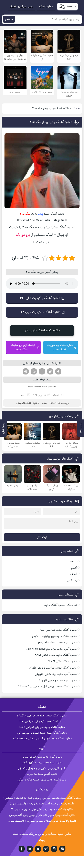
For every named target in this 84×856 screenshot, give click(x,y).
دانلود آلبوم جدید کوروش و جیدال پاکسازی (42, 768)
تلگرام (26, 371)
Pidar (52, 403)
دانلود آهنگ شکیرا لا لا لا (62, 661)
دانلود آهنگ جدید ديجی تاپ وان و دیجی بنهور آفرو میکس (42, 815)
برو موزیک (23, 234)
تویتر (50, 371)
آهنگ (56, 395)
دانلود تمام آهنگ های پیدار (42, 330)
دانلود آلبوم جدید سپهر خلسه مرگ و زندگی (42, 779)
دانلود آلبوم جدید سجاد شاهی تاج (57, 642)
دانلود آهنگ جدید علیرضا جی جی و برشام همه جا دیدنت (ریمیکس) (42, 798)
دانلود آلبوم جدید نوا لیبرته (42, 774)
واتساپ (34, 371)
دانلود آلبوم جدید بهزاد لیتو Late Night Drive (51, 649)
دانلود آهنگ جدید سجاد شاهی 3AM (55, 655)
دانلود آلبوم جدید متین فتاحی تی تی (42, 756)
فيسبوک (22, 849)
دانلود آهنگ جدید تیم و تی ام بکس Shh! (42, 721)
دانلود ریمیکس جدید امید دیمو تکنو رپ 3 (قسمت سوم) (42, 803)
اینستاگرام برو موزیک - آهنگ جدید (22, 347)
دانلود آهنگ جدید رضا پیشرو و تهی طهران (53, 667)
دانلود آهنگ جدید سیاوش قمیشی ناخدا (42, 727)
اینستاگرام (54, 849)
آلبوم (74, 568)
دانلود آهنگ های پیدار (27, 403)
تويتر (38, 849)
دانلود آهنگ (46, 6)
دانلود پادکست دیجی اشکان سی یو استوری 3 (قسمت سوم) (42, 821)
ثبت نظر (42, 537)
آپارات (62, 849)
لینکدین (42, 371)
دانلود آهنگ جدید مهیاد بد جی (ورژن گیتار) (42, 715)
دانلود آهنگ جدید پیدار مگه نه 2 (51, 122)
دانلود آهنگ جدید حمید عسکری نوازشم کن (42, 733)
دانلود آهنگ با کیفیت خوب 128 (40, 312)
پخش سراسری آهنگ (21, 6)
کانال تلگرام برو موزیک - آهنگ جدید (59, 347)
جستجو (9, 19)
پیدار (40, 214)
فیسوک (58, 371)
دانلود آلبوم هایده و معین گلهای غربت (55, 680)
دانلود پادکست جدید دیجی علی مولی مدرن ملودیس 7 (42, 809)
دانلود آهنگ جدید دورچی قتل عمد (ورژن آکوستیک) (47, 686)
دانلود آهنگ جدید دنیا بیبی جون (58, 630)
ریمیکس (72, 580)
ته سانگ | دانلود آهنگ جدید (60, 605)
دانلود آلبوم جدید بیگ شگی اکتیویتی (56, 674)
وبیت (42, 840)
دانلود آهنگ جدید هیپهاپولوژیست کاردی (54, 636)
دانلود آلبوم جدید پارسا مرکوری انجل (42, 762)
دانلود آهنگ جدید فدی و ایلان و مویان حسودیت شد (42, 738)
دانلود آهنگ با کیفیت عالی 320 (40, 298)
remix (73, 561)
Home (76, 108)
